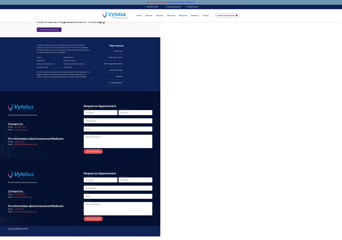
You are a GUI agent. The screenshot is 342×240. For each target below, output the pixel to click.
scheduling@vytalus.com (23, 197)
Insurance (159, 15)
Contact (206, 15)
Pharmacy (195, 15)
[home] (117, 15)
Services (149, 15)
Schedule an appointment (49, 29)
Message (87, 134)
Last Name (123, 109)
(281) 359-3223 (20, 127)
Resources (183, 15)
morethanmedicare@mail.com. (25, 144)
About (139, 15)
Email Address (90, 117)
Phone (86, 125)
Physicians (171, 15)
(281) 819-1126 (19, 142)
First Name (88, 109)
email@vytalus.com (21, 130)
